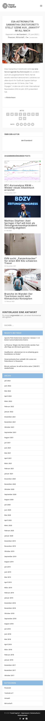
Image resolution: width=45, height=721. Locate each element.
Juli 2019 (7, 567)
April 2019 (8, 582)
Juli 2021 (7, 443)
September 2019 (10, 556)
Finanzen (11, 37)
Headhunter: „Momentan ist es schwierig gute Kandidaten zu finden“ (21, 353)
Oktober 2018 (9, 613)
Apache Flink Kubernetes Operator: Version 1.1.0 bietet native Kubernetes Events (22, 339)
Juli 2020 (7, 505)
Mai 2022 (7, 391)
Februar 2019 (9, 593)
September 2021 (10, 432)
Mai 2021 (7, 453)
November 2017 (10, 670)
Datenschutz (35, 713)
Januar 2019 (8, 598)
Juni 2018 (7, 634)
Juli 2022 (7, 381)
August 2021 (8, 438)
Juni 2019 (7, 572)
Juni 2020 (7, 510)
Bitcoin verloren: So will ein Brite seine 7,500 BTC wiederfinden (22, 367)
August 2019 (8, 562)
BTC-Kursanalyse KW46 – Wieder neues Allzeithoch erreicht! (19, 187)
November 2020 (10, 484)
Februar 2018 (9, 655)
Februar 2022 (9, 406)
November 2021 (10, 422)
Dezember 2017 (10, 665)
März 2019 (8, 588)
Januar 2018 (8, 660)
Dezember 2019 (10, 541)
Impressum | (25, 713)
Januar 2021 (8, 474)
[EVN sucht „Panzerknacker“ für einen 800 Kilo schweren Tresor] (22, 244)
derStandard (21, 34)
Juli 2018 (7, 629)
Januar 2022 (8, 412)
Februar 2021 (9, 469)
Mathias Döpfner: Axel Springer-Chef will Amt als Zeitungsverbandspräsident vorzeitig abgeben (20, 224)
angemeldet (15, 315)
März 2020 (8, 525)
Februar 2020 (9, 531)
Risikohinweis (22, 715)
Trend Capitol (15, 713)
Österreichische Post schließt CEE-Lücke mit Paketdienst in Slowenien (20, 360)
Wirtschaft (20, 37)
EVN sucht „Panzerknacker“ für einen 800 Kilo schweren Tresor (20, 261)
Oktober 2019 (9, 551)
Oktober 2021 (9, 427)
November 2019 (10, 546)
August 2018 (8, 624)
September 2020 (10, 494)
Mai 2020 (7, 515)
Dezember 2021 (10, 417)
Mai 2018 (7, 639)
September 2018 (10, 619)
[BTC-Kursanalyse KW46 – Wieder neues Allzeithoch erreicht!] (22, 171)
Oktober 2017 (9, 675)
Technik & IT (9, 693)
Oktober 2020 (9, 489)
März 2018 (8, 650)
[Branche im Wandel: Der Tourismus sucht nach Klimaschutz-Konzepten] (22, 280)
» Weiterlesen (9, 97)
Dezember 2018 (10, 603)
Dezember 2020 (10, 479)
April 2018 (8, 644)
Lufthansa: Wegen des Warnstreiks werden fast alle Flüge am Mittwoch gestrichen (21, 346)
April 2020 (8, 520)
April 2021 (8, 458)
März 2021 (8, 463)
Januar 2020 (8, 536)
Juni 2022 (7, 386)
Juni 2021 (7, 448)
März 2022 (8, 401)
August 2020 (8, 500)
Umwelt (7, 698)
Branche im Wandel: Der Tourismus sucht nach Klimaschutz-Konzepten (18, 296)
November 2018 (10, 608)
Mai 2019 (7, 577)
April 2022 (8, 396)
